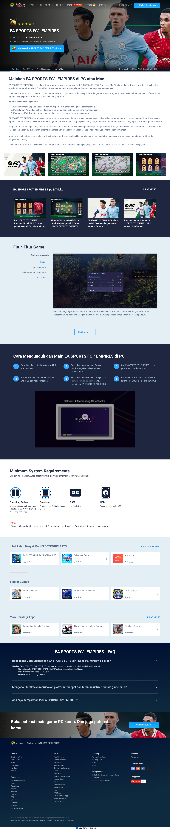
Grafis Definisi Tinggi (61, 796)
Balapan (14, 794)
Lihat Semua (149, 189)
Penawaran (15, 765)
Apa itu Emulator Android (101, 780)
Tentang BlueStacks (99, 757)
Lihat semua (153, 617)
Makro (56, 771)
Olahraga (14, 803)
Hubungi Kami (97, 760)
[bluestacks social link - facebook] (143, 768)
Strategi (15, 37)
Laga (13, 783)
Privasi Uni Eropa (51, 820)
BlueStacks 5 (15, 760)
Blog (58, 5)
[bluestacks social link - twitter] (148, 768)
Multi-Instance (59, 765)
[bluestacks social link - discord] (133, 768)
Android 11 (15, 771)
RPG (12, 797)
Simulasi (14, 800)
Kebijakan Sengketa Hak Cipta (35, 820)
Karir (94, 762)
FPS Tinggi (57, 793)
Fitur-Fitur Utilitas (60, 798)
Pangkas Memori (60, 787)
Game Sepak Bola (17, 808)
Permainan (45, 5)
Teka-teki (14, 791)
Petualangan (15, 786)
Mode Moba (58, 762)
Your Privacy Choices (87, 828)
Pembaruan (135, 757)
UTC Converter (59, 801)
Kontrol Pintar (59, 779)
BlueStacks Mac (16, 757)
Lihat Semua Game (150, 546)
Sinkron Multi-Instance (62, 768)
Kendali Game (59, 757)
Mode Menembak (60, 760)
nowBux (14, 768)
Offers (88, 5)
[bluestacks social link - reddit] (138, 768)
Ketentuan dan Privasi (18, 820)
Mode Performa (59, 785)
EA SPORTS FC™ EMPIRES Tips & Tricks (38, 189)
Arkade (13, 789)
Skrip (55, 790)
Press (94, 765)
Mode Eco (57, 773)
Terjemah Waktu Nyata (62, 776)
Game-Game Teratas (18, 780)
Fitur (32, 5)
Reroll (56, 782)
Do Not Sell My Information (65, 820)
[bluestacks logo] (17, 5)
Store (74, 5)
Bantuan (103, 5)
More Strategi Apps (22, 617)
